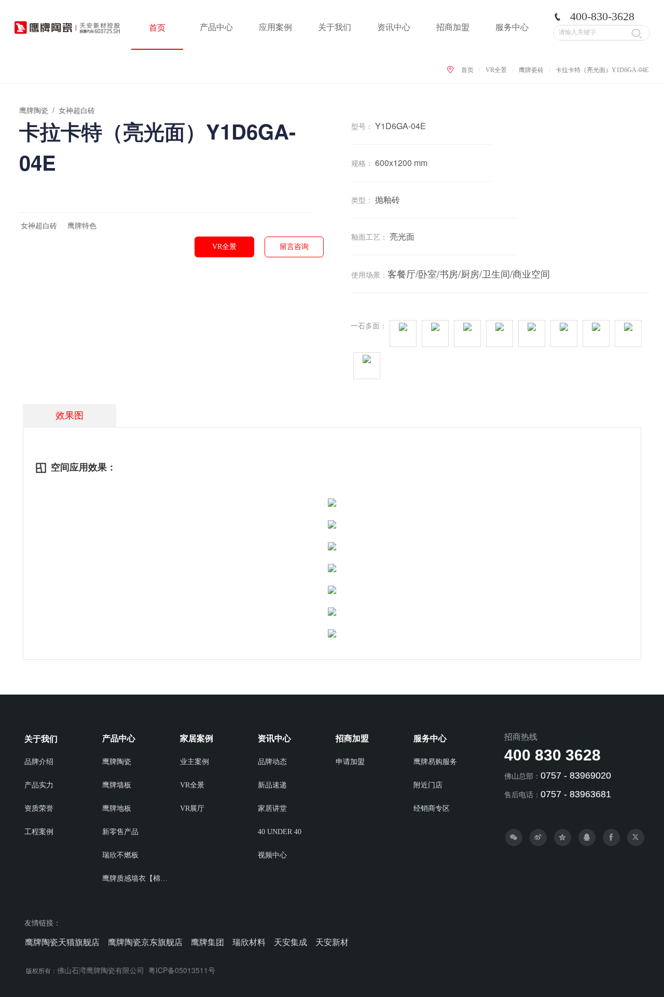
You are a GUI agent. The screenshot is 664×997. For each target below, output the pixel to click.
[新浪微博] (538, 837)
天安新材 (332, 942)
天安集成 (290, 942)
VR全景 (496, 70)
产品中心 (216, 27)
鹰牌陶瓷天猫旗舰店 (62, 942)
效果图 (70, 415)
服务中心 (512, 27)
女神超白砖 (39, 226)
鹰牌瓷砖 (531, 70)
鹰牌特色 (81, 226)
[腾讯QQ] (587, 837)
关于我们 (334, 27)
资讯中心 (393, 27)
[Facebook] (611, 837)
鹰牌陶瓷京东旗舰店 (145, 942)
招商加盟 (452, 27)
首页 (157, 27)
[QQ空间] (562, 837)
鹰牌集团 (207, 942)
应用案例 (275, 27)
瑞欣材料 (249, 942)
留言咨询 (294, 247)
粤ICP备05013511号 (181, 970)
